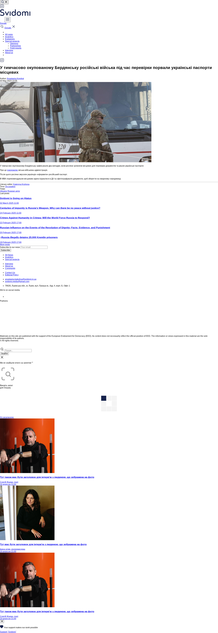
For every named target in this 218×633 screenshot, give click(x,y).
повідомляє (12, 170)
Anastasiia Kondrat (15, 78)
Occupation (10, 186)
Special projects (12, 259)
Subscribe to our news (10, 247)
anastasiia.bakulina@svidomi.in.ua (20, 279)
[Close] (2, 621)
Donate (3, 23)
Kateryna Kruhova (21, 184)
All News (9, 255)
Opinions (14, 43)
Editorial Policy (12, 275)
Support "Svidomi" (8, 632)
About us (9, 53)
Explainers (10, 39)
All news (9, 34)
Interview (9, 50)
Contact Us (10, 273)
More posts (5, 244)
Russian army (14, 191)
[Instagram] (2, 8)
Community (10, 268)
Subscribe (5, 250)
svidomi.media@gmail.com (17, 281)
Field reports (15, 48)
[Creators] (5, 346)
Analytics (9, 37)
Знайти (4, 354)
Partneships (15, 46)
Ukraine (3, 191)
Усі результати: (7, 417)
